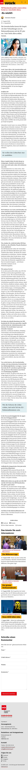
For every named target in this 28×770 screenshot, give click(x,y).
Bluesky (5, 757)
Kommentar (5, 672)
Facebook (5, 755)
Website (3, 664)
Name (3, 650)
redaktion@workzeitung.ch (8, 747)
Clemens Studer (10, 18)
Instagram (5, 759)
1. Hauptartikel (7, 23)
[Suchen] (21, 2)
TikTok (4, 761)
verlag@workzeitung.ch (7, 749)
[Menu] (25, 2)
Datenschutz (4, 766)
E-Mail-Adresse (5, 657)
